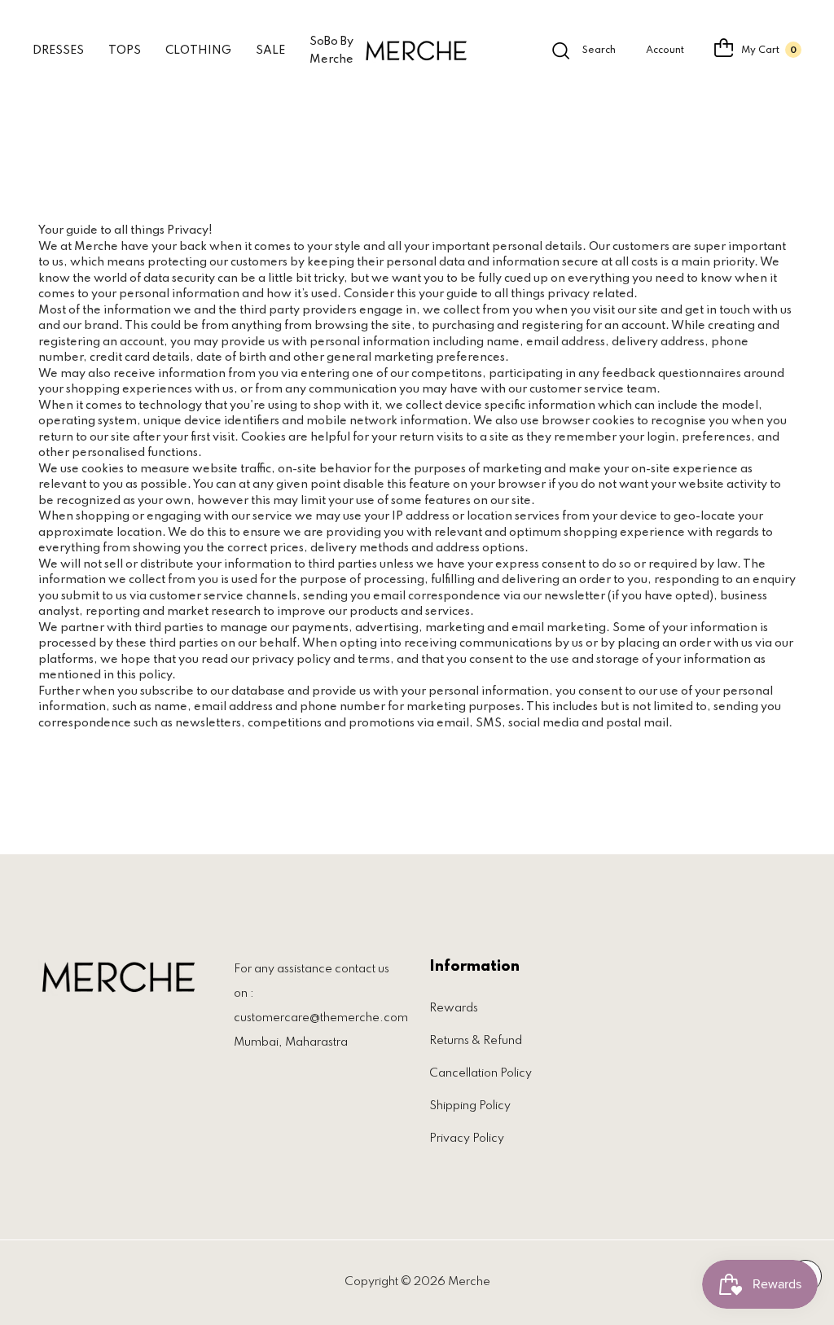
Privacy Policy (466, 1138)
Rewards (453, 1008)
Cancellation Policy (480, 1073)
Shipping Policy (470, 1106)
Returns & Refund (475, 1040)
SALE (270, 50)
